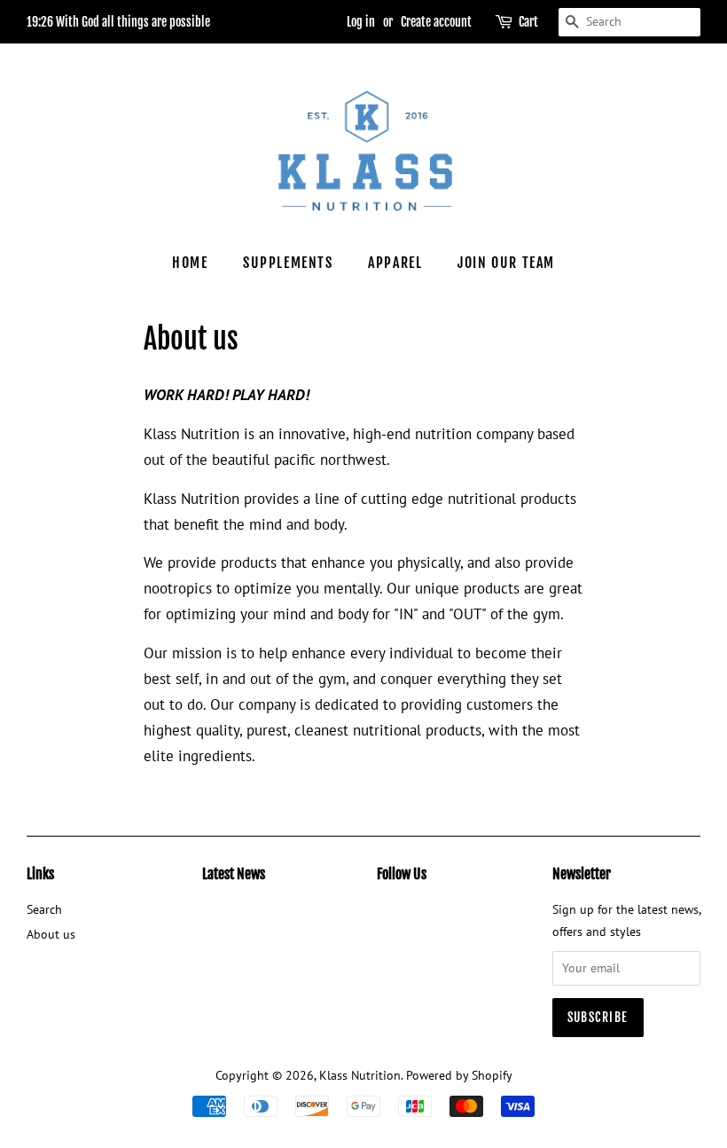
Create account (436, 21)
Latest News (233, 874)
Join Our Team (506, 262)
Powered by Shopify (459, 1074)
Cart (528, 21)
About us (51, 933)
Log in (361, 21)
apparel (395, 262)
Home (189, 262)
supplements (288, 262)
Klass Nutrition (360, 1074)
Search (44, 908)
